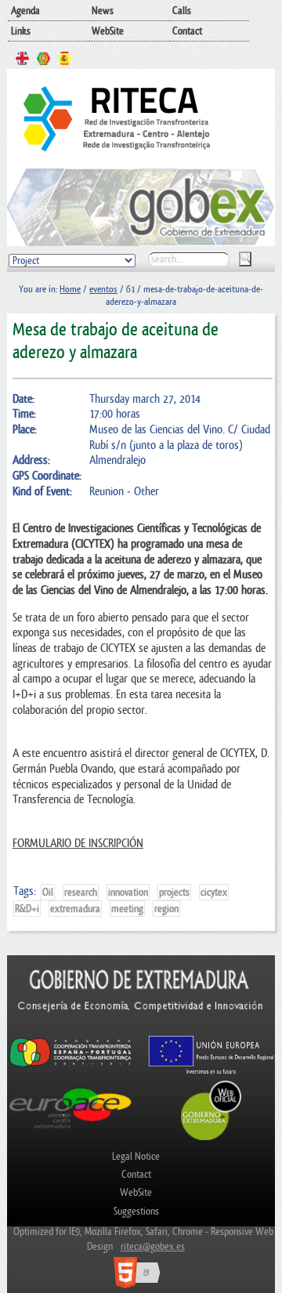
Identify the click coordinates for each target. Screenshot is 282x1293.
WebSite (108, 31)
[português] (43, 60)
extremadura (75, 909)
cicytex (214, 892)
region (166, 909)
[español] (64, 60)
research (80, 892)
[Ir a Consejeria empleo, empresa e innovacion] (141, 1028)
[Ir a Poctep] (70, 1065)
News (103, 10)
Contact (187, 31)
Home (70, 289)
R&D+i (27, 909)
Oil (47, 892)
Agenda (25, 10)
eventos (103, 289)
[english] (22, 60)
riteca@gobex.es (153, 1246)
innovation (128, 892)
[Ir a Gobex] (211, 1138)
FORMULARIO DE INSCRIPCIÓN (78, 843)
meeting (127, 909)
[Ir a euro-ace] (70, 1130)
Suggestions (136, 1211)
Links (21, 31)
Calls (181, 10)
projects (174, 892)
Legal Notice (136, 1156)
